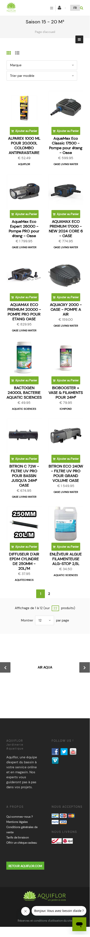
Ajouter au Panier (26, 131)
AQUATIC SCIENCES (24, 409)
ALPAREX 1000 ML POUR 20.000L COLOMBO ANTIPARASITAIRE (24, 145)
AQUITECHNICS (24, 580)
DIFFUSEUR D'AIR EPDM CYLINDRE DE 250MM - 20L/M (24, 561)
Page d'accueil (45, 32)
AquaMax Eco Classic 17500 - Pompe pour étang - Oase (65, 145)
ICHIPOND (66, 409)
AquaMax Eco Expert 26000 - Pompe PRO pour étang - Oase (24, 228)
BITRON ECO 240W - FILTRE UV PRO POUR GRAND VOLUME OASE (66, 473)
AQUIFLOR (24, 164)
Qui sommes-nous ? (19, 817)
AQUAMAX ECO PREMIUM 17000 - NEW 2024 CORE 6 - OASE (66, 228)
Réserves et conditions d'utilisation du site (45, 920)
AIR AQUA (45, 667)
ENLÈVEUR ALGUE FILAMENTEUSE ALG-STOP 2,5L (66, 559)
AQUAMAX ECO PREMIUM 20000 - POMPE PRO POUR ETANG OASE (24, 312)
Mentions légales (17, 822)
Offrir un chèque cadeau (21, 843)
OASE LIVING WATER (66, 164)
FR (75, 8)
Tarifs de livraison (17, 837)
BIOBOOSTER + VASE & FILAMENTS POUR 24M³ (66, 392)
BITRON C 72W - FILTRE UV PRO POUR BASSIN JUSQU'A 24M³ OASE (24, 476)
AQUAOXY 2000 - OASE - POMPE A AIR (66, 309)
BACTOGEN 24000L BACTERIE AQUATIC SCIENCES (24, 392)
